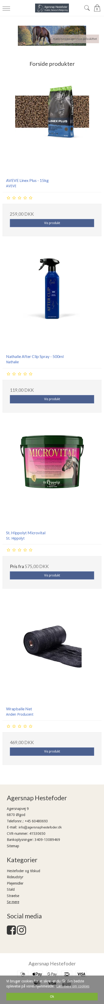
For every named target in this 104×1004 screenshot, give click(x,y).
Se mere (13, 902)
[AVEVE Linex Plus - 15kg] (52, 124)
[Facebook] (11, 933)
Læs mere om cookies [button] (72, 986)
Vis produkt (52, 223)
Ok (52, 996)
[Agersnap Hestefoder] (52, 8)
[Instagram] (21, 933)
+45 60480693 (36, 821)
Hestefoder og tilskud (23, 871)
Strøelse (13, 896)
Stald (11, 889)
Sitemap (13, 846)
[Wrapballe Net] (52, 652)
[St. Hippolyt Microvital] (52, 476)
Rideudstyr (15, 877)
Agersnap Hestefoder (52, 963)
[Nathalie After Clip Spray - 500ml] (52, 300)
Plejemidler (15, 883)
